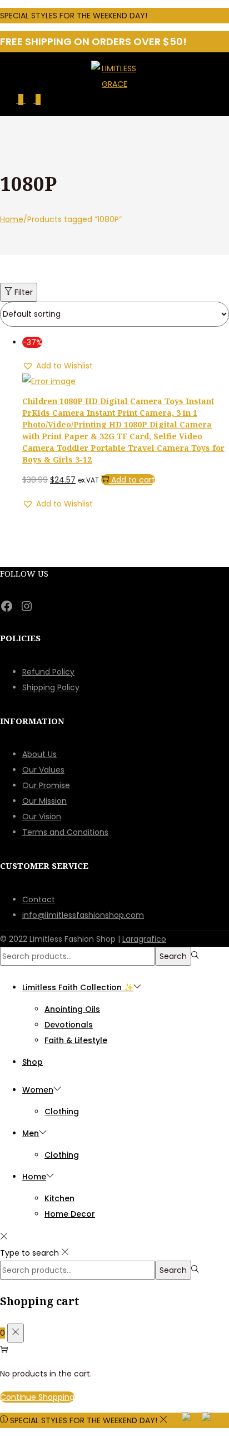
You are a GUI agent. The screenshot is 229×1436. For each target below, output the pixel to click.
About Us (39, 754)
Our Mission (44, 800)
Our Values (43, 769)
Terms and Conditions (65, 832)
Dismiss (184, 1420)
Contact (38, 899)
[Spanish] (211, 1419)
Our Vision (41, 816)
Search (173, 956)
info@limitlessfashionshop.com (83, 915)
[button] (57, 365)
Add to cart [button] (133, 479)
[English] (192, 1419)
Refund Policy (48, 671)
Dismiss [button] (164, 15)
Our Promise (46, 785)
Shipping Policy (50, 687)
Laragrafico (144, 939)
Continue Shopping (37, 1397)
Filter (23, 292)
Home (11, 219)
